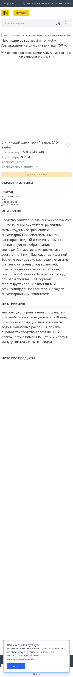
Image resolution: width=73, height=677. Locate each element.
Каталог (21, 13)
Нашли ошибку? (38, 174)
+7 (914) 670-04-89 (38, 3)
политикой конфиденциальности (23, 657)
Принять (16, 666)
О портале (7, 3)
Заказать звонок (62, 3)
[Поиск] (66, 23)
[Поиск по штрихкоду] (58, 23)
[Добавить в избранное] (68, 145)
